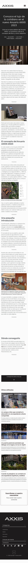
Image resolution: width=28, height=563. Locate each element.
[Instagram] (8, 546)
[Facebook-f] (5, 546)
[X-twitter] (12, 546)
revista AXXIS (18, 227)
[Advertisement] (14, 327)
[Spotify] (23, 546)
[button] (14, 379)
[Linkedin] (19, 546)
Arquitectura (3, 409)
